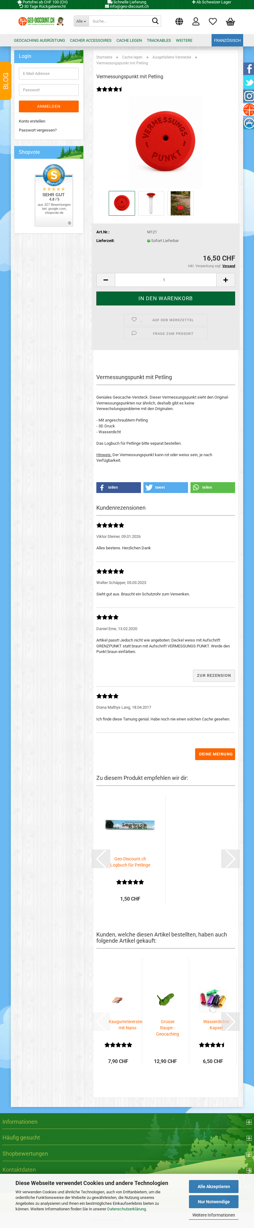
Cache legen (129, 40)
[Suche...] (155, 21)
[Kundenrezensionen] (110, 93)
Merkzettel (212, 20)
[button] (179, 20)
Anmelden (48, 106)
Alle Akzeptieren (214, 1186)
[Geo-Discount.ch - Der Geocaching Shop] (39, 21)
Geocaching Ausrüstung (39, 40)
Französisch (227, 40)
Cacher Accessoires (91, 40)
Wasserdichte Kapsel (216, 1024)
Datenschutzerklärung (126, 1209)
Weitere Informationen (213, 1215)
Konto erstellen (32, 121)
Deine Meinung (216, 754)
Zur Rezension (214, 675)
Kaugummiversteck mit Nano (127, 1024)
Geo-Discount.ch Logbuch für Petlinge (130, 861)
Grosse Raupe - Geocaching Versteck (167, 1028)
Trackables (159, 40)
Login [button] (196, 20)
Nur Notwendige (214, 1201)
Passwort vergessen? (38, 130)
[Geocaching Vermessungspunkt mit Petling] (166, 142)
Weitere (184, 40)
